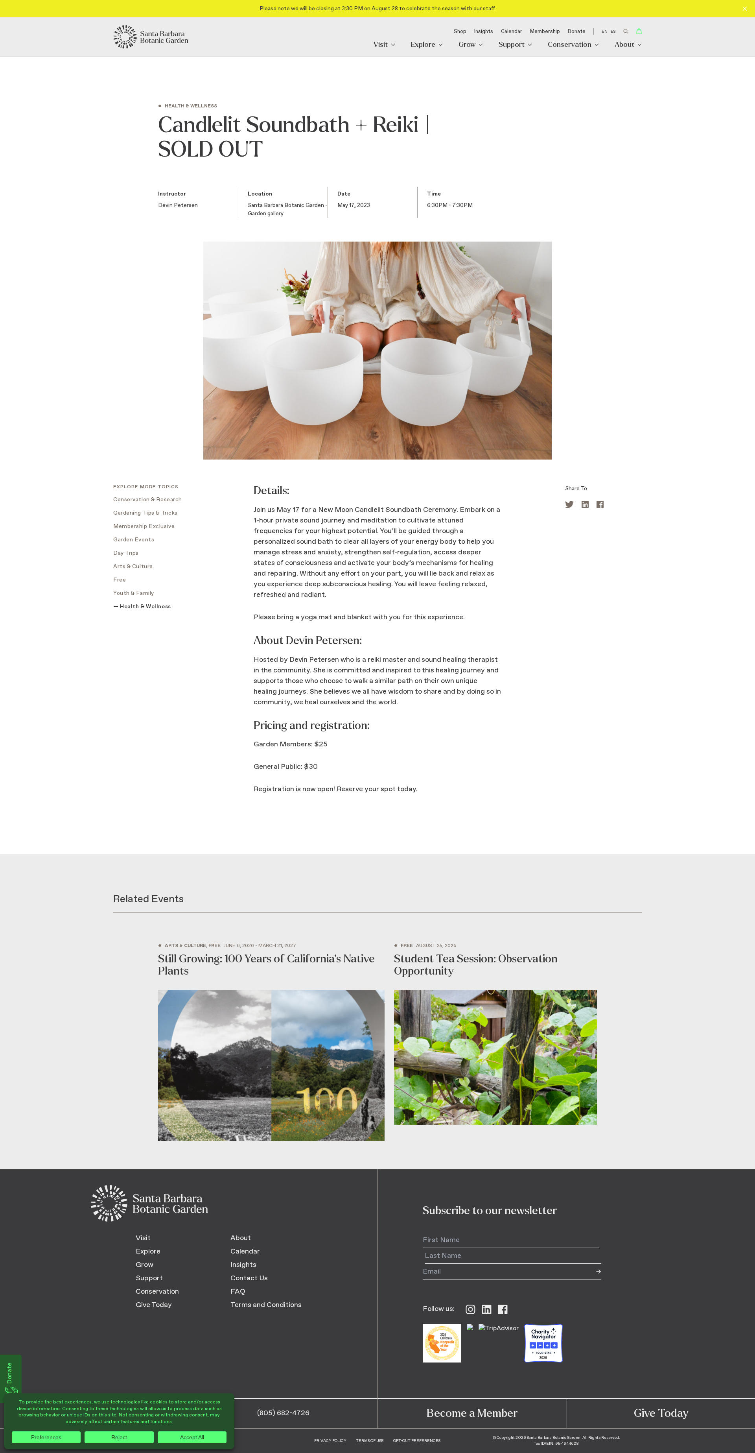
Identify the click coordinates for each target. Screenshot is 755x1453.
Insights (483, 31)
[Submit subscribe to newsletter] (593, 1271)
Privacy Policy (330, 1441)
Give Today (154, 1305)
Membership (545, 31)
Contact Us (249, 1278)
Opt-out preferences (416, 1441)
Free (119, 579)
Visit (381, 45)
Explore (423, 45)
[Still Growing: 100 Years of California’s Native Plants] (271, 1042)
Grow (467, 45)
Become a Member (472, 1413)
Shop (460, 31)
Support (512, 45)
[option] (613, 31)
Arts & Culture (133, 566)
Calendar (511, 31)
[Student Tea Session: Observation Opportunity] (495, 1034)
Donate (577, 31)
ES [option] (613, 31)
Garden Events (133, 539)
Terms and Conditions (266, 1305)
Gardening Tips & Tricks (145, 513)
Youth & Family (133, 593)
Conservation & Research (147, 499)
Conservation (569, 45)
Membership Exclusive (144, 526)
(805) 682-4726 (283, 1413)
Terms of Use (370, 1441)
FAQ (237, 1291)
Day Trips (126, 553)
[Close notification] (745, 9)
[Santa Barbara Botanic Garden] (151, 37)
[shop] (639, 31)
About (624, 45)
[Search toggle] (625, 31)
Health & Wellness (145, 606)
